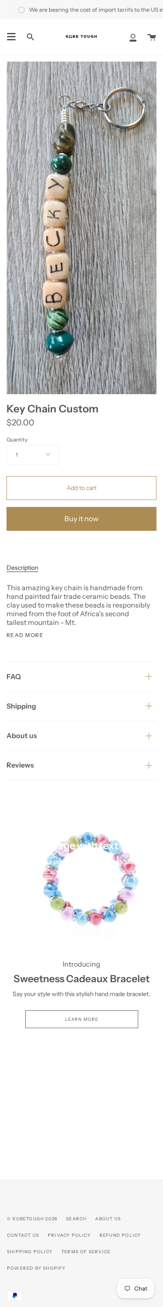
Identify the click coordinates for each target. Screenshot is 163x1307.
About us (22, 735)
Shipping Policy (30, 1252)
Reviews (20, 765)
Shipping (21, 706)
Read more (25, 635)
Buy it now (81, 518)
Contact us (23, 1235)
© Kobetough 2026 (32, 1219)
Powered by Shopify (36, 1268)
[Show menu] (11, 37)
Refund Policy (120, 1235)
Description (22, 568)
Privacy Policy (69, 1235)
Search (76, 1219)
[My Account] (133, 37)
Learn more (81, 1019)
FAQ (14, 676)
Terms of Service (85, 1252)
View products (81, 882)
